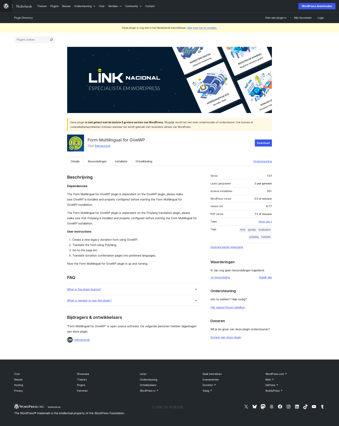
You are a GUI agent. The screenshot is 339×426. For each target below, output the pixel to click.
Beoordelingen (97, 161)
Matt (270, 379)
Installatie (121, 161)
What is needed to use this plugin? (89, 300)
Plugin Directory (23, 17)
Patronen (82, 390)
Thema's (82, 379)
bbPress (272, 385)
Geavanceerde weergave (226, 247)
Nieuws (18, 379)
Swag (207, 390)
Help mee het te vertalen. (202, 27)
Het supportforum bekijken (227, 307)
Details (75, 161)
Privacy (18, 390)
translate (265, 237)
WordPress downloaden (317, 6)
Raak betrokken (212, 373)
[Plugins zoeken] (51, 39)
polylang (253, 237)
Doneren (209, 385)
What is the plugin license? (84, 289)
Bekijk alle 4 (265, 221)
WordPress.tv (149, 390)
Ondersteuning (262, 161)
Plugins (81, 385)
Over (17, 373)
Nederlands (54, 407)
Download (263, 142)
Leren (143, 373)
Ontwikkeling (144, 161)
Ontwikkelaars (148, 385)
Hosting (18, 385)
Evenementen (211, 379)
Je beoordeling (220, 277)
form (242, 229)
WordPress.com (276, 373)
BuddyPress (274, 390)
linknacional (102, 146)
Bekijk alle (265, 277)
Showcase (83, 373)
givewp (252, 229)
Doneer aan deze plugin (225, 337)
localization (264, 229)
